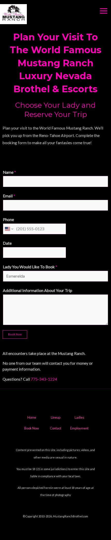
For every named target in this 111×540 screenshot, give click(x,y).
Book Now (15, 334)
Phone (8, 219)
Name (9, 172)
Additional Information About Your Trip (37, 290)
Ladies (79, 417)
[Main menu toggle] (103, 11)
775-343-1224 (44, 379)
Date (7, 243)
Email (9, 196)
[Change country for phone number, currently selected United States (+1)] (8, 228)
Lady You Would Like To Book (30, 266)
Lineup (55, 417)
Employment (79, 428)
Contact (55, 428)
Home (31, 417)
